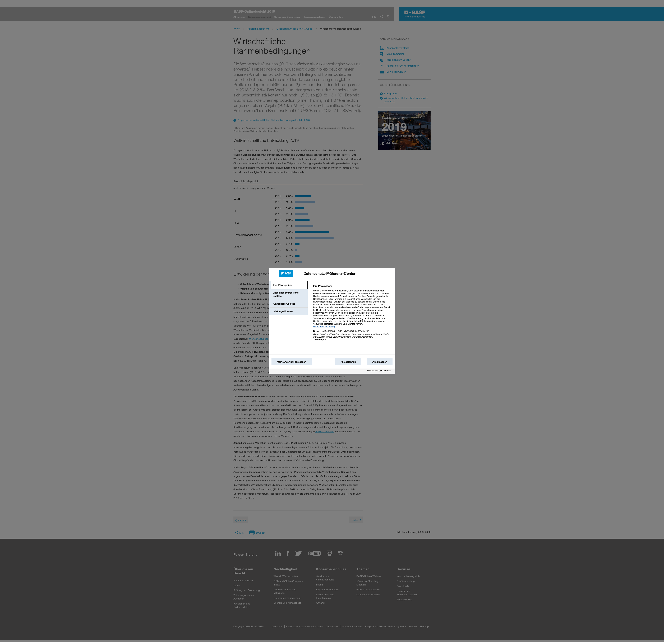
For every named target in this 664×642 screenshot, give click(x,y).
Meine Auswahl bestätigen (291, 361)
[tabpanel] (352, 314)
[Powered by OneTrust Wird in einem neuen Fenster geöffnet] (380, 371)
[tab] (288, 285)
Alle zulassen (379, 361)
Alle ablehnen (348, 361)
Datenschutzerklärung (324, 326)
